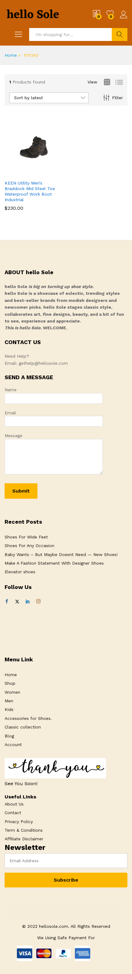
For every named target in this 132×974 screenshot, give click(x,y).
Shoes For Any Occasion (29, 545)
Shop (10, 683)
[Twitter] (17, 601)
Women (12, 692)
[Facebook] (7, 601)
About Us (14, 804)
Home (11, 55)
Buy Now (18, 175)
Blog (9, 735)
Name (11, 389)
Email (10, 412)
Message (13, 435)
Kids (9, 709)
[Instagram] (38, 602)
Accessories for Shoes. (28, 718)
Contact (13, 812)
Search (119, 34)
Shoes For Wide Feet (26, 536)
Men (9, 700)
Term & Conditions (24, 830)
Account (13, 744)
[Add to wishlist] (47, 173)
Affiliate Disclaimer (24, 838)
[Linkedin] (27, 601)
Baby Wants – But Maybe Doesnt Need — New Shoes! (61, 554)
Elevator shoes (20, 571)
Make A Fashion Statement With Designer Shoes (54, 563)
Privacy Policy (19, 821)
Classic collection (23, 726)
